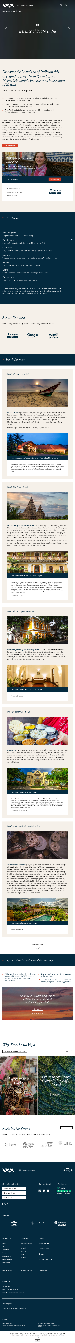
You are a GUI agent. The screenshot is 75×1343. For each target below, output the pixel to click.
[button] (5, 29)
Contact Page (6, 1286)
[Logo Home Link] (8, 6)
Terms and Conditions (26, 1270)
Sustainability (44, 1244)
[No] (73, 1333)
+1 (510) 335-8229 (12, 179)
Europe (4, 1253)
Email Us (5, 1293)
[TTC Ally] (37, 1224)
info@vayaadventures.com (16, 1293)
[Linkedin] (44, 1191)
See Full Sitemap (7, 1270)
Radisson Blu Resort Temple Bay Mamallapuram (42, 458)
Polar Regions (6, 1262)
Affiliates (5, 1216)
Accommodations (45, 1259)
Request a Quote (10, 146)
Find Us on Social (44, 1184)
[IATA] (14, 1225)
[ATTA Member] (61, 1226)
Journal (41, 1238)
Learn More (18, 1092)
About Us (23, 1248)
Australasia (5, 1250)
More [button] (67, 1051)
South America (6, 1256)
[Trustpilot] (55, 192)
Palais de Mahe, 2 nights (33, 576)
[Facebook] (48, 1191)
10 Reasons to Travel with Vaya (26, 1244)
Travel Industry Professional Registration (14, 1308)
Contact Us (55, 179)
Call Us (4, 1289)
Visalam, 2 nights (31, 792)
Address (5, 1319)
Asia (3, 1246)
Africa (4, 1243)
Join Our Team (44, 1249)
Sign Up (6, 1204)
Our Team (23, 1251)
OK (37, 1340)
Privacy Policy (43, 1270)
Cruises (41, 1254)
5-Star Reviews (62, 1184)
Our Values (24, 1258)
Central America (7, 1259)
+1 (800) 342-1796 (37, 1013)
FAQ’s (22, 1254)
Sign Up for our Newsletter (11, 1184)
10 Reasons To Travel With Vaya (15, 1051)
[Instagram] (39, 1191)
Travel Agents (7, 1304)
